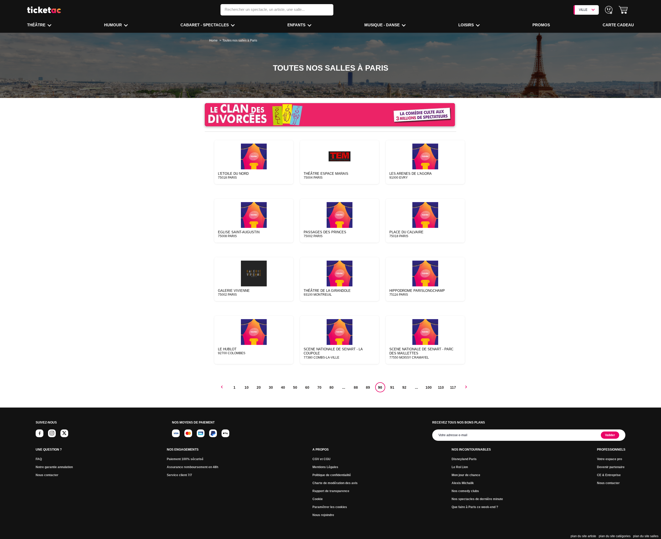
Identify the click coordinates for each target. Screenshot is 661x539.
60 (307, 387)
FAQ (39, 459)
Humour (113, 25)
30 (271, 387)
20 (259, 387)
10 (247, 387)
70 (319, 387)
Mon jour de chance (466, 475)
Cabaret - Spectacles (205, 25)
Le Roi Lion (460, 467)
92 (404, 387)
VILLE (583, 10)
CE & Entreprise (609, 475)
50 (295, 387)
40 (283, 387)
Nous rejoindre (323, 515)
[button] (623, 10)
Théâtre (36, 25)
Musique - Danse (382, 25)
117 (453, 387)
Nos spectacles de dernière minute (477, 499)
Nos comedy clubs (465, 491)
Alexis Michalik (463, 483)
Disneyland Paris (464, 459)
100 (429, 387)
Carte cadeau (618, 25)
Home (213, 40)
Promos (541, 25)
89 (368, 387)
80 (331, 387)
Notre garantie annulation (54, 467)
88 (356, 387)
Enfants (296, 25)
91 (392, 387)
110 (441, 387)
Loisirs (466, 25)
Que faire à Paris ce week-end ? (475, 507)
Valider (610, 435)
